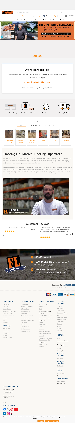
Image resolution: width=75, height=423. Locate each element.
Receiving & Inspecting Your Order (27, 321)
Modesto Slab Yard (44, 331)
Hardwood (9, 19)
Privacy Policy (7, 309)
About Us (5, 306)
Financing (21, 16)
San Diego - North (62, 317)
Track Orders (24, 304)
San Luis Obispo (61, 319)
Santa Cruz (60, 313)
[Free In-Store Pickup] (10, 105)
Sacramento (60, 308)
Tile (18, 19)
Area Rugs (62, 19)
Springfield (60, 358)
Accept (41, 421)
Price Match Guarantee (27, 315)
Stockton (59, 324)
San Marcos (60, 321)
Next (71, 235)
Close (47, 421)
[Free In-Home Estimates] (28, 105)
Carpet (37, 19)
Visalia (59, 328)
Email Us (5, 402)
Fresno (41, 322)
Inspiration (6, 333)
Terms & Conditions (8, 313)
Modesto (41, 329)
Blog (4, 320)
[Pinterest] (12, 409)
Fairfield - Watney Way (45, 315)
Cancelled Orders (26, 318)
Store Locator (25, 326)
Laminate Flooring (20, 141)
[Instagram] (8, 413)
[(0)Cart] (54, 15)
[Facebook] (4, 409)
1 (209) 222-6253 (69, 285)
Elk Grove (41, 313)
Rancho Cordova (43, 344)
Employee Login (25, 329)
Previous (4, 235)
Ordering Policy (25, 311)
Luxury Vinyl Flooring (31, 141)
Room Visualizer (14, 16)
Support (5, 335)
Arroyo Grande (43, 304)
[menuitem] (11, 19)
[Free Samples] (46, 105)
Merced (41, 326)
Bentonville (60, 366)
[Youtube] (16, 409)
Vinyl (54, 19)
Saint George (61, 381)
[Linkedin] (4, 413)
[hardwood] (9, 134)
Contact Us (27, 16)
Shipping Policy (25, 309)
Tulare (59, 326)
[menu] (37, 19)
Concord (41, 311)
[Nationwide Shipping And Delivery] (64, 105)
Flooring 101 (6, 328)
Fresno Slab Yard (43, 324)
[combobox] (39, 12)
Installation (6, 331)
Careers (5, 318)
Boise (58, 373)
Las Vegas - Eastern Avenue (62, 347)
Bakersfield (42, 306)
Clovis (40, 309)
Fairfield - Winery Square (46, 318)
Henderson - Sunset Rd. (63, 341)
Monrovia (41, 336)
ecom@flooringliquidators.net (37, 82)
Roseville (59, 306)
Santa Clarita (60, 310)
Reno (58, 338)
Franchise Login (25, 331)
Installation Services (8, 315)
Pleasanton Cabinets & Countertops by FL (45, 339)
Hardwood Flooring (9, 141)
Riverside (41, 346)
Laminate (45, 19)
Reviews (5, 322)
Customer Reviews (37, 223)
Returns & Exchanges (27, 306)
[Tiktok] (12, 413)
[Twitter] (8, 409)
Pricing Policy (24, 313)
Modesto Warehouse (45, 333)
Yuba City (59, 331)
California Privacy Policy (9, 311)
